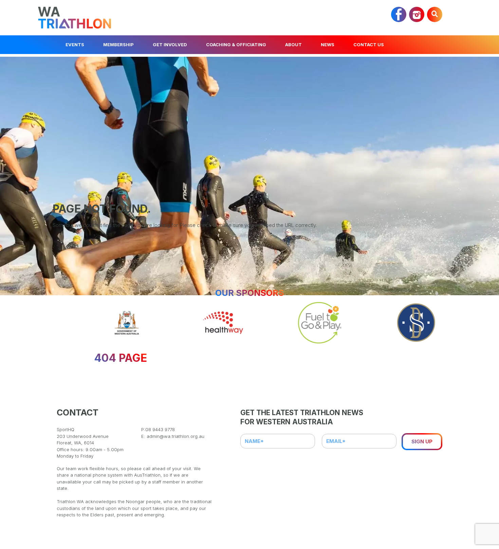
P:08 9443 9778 (158, 429)
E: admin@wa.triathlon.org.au (172, 436)
